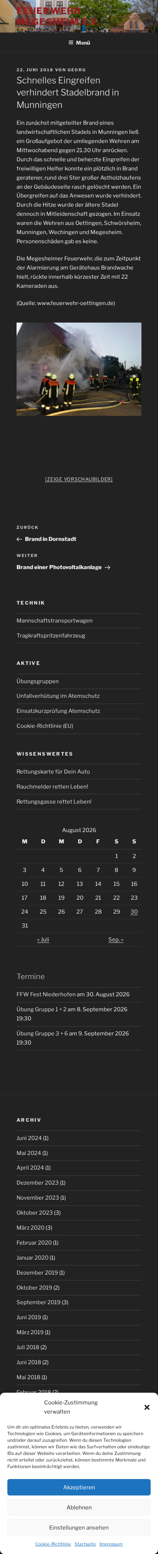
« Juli (43, 939)
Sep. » (115, 939)
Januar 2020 (33, 1257)
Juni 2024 (29, 1138)
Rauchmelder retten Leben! (52, 786)
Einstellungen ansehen (79, 1527)
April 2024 (30, 1167)
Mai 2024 (29, 1153)
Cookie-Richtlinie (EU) (45, 726)
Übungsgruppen (38, 681)
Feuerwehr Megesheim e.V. (58, 16)
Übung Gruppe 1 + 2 (42, 1009)
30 (134, 911)
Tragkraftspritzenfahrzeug (51, 635)
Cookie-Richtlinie (53, 1544)
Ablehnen (79, 1507)
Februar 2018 (34, 1392)
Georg (77, 69)
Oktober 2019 (34, 1287)
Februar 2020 (34, 1242)
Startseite (85, 1544)
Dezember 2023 (38, 1182)
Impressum (111, 1544)
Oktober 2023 (35, 1212)
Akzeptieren (79, 1487)
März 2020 (30, 1227)
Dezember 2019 (37, 1272)
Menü (83, 42)
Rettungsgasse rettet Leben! (54, 801)
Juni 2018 (29, 1362)
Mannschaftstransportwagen (55, 620)
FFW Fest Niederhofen (46, 994)
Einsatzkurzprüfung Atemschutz (58, 711)
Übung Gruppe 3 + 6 (42, 1033)
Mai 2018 (28, 1377)
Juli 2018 (28, 1347)
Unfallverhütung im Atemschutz (58, 696)
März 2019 (30, 1332)
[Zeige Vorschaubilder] (79, 479)
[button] (147, 1407)
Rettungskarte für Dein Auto (53, 771)
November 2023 (38, 1197)
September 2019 (39, 1302)
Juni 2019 (29, 1317)
